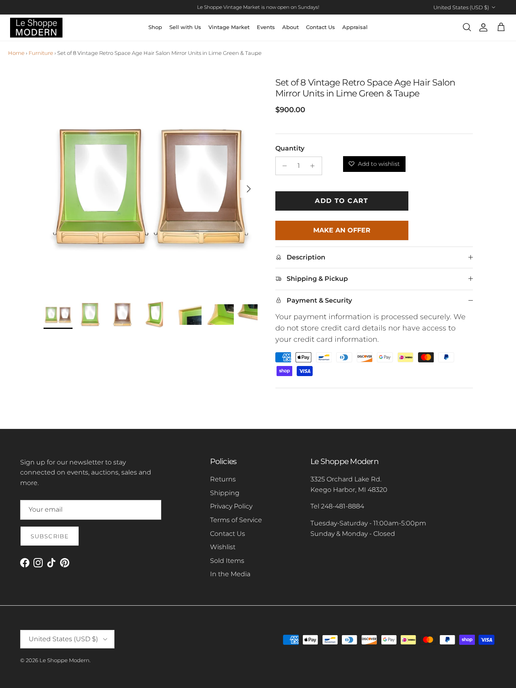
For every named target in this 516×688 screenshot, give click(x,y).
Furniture (41, 53)
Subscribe (50, 536)
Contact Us (320, 27)
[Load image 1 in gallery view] (151, 184)
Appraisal (355, 27)
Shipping (224, 493)
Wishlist (222, 547)
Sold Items (227, 561)
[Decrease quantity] (283, 166)
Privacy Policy (231, 506)
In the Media (230, 574)
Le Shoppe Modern (64, 660)
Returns (223, 479)
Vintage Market (229, 27)
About (290, 27)
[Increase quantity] (315, 166)
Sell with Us (185, 27)
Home (16, 53)
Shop (155, 27)
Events (266, 27)
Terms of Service (236, 520)
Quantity (289, 148)
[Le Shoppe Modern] (36, 28)
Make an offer (342, 233)
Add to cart (341, 201)
